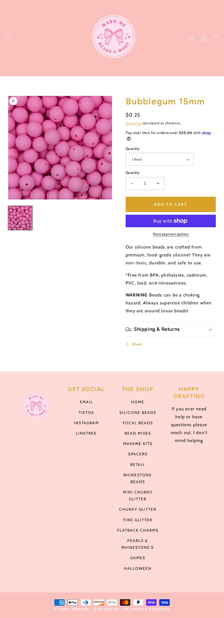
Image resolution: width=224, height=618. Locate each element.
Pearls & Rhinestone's (138, 544)
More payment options (170, 234)
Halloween (138, 568)
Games (137, 557)
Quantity (133, 148)
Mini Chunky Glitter (138, 495)
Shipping (133, 123)
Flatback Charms (137, 530)
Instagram (86, 422)
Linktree (86, 433)
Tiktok (86, 412)
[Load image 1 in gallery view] (20, 218)
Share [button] (137, 344)
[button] (8, 38)
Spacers (138, 454)
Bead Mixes (138, 433)
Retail (137, 464)
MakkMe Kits (137, 443)
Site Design (106, 609)
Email (86, 401)
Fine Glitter (137, 519)
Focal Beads (138, 422)
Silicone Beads (137, 412)
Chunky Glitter (137, 509)
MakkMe (80, 609)
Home (137, 401)
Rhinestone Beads (137, 478)
